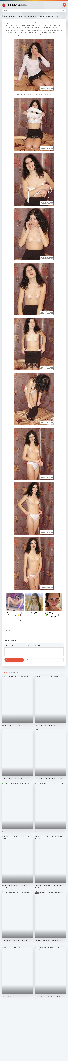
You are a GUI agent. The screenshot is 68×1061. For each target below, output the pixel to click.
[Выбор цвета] (32, 645)
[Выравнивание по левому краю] (19, 645)
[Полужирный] (6, 645)
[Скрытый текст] (36, 645)
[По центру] (22, 645)
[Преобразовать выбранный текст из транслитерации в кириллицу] (42, 645)
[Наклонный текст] (9, 645)
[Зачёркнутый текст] (16, 645)
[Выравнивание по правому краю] (25, 645)
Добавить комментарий (14, 660)
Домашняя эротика (18, 628)
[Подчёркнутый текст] (13, 645)
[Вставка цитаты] (39, 645)
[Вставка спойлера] (45, 645)
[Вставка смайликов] (29, 645)
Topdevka (16, 5)
